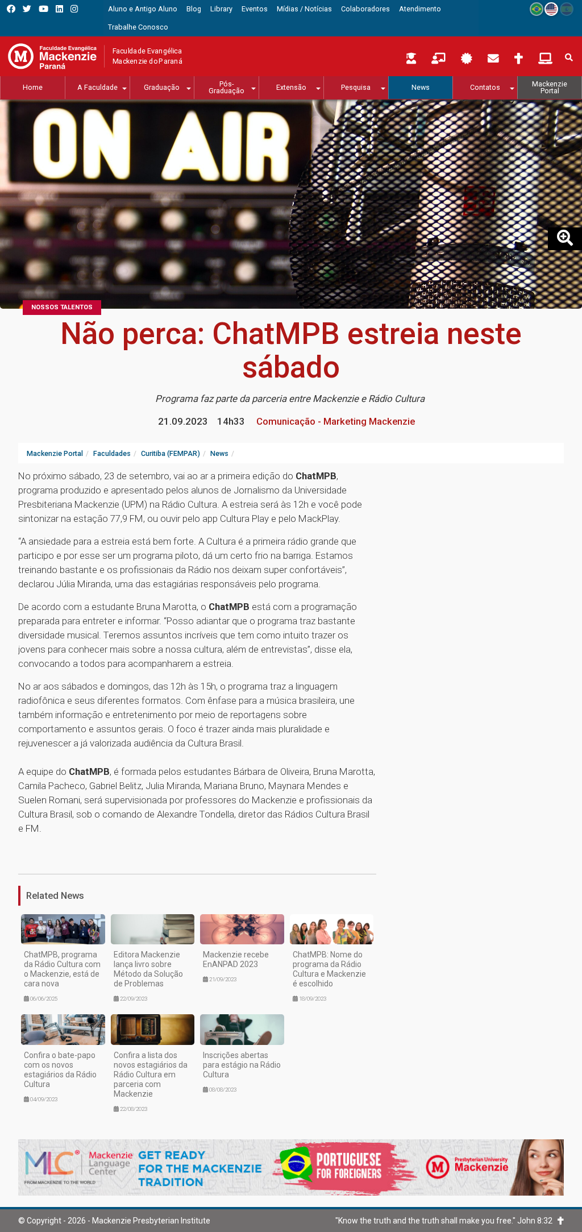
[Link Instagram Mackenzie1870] (74, 9)
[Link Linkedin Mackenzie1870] (59, 9)
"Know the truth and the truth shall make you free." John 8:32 (446, 1220)
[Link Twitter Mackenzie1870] (27, 9)
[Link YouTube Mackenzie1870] (43, 9)
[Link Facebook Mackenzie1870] (11, 9)
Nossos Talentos (62, 307)
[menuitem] (142, 9)
